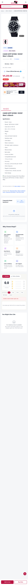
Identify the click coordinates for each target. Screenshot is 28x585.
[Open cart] (25, 2)
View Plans (21, 92)
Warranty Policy (13, 191)
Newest (10, 295)
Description (6, 109)
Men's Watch (9, 11)
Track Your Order (20, 192)
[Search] (25, 6)
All (9, 292)
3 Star (22, 292)
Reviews (7, 276)
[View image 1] (5, 42)
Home (2, 11)
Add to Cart (7, 582)
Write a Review (16, 276)
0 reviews (16, 59)
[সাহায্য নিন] (24, 573)
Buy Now (20, 582)
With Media (5, 295)
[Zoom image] (23, 18)
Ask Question (22, 201)
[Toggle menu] (2, 2)
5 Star (13, 292)
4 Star (17, 292)
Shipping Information (11, 192)
